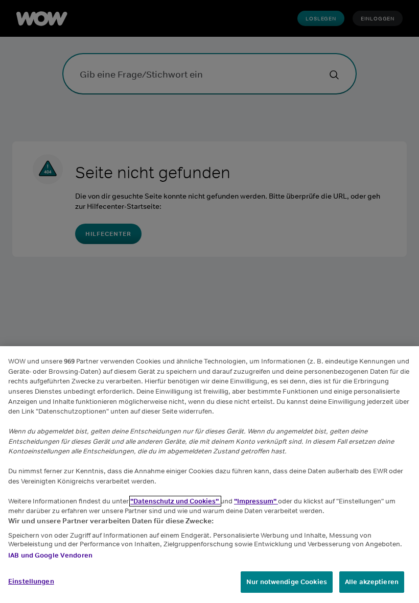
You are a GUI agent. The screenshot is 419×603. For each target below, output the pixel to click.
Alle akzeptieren (372, 581)
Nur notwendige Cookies (286, 581)
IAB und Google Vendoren (50, 555)
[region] (209, 474)
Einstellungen (31, 581)
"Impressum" (256, 501)
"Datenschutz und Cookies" (175, 501)
